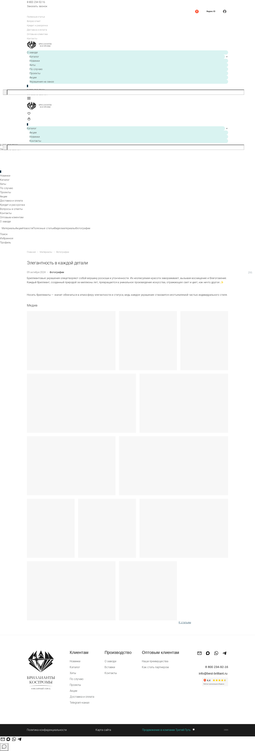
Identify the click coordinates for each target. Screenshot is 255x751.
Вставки (110, 667)
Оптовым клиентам (37, 34)
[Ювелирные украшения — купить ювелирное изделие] (127, 45)
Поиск (4, 234)
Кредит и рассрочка (37, 25)
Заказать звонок (37, 6)
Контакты (32, 38)
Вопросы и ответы (11, 209)
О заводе (32, 52)
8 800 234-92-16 (36, 2)
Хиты (32, 65)
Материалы (8, 228)
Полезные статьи (36, 16)
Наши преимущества (155, 661)
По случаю (35, 69)
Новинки (34, 60)
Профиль (5, 242)
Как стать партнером (155, 667)
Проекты (34, 73)
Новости (28, 228)
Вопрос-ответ (34, 21)
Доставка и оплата (37, 29)
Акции (33, 77)
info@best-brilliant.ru (213, 673)
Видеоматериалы (64, 228)
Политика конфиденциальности (47, 730)
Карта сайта (103, 730)
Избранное (6, 238)
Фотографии (82, 228)
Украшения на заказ (41, 81)
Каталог (34, 56)
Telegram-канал (79, 702)
